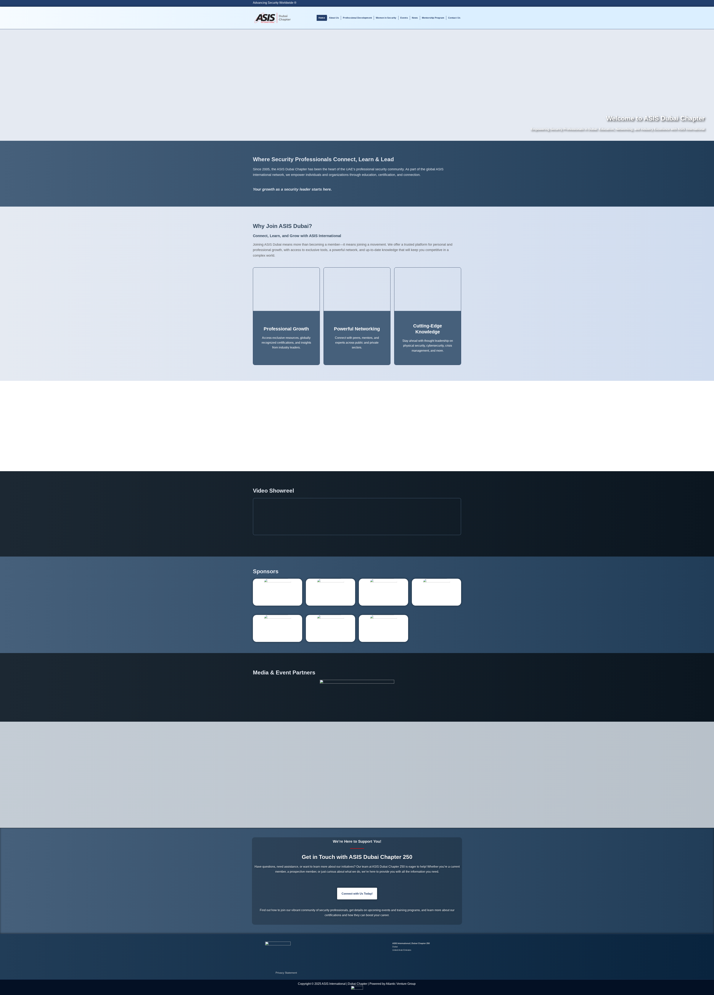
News (415, 18)
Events (404, 18)
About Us (334, 18)
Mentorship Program (433, 18)
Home (322, 18)
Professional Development (357, 18)
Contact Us (454, 18)
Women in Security (386, 18)
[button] (256, 516)
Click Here (357, 460)
